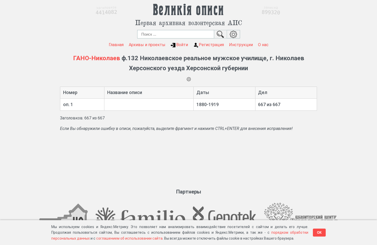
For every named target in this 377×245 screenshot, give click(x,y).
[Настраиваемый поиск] (233, 34)
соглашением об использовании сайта (129, 238)
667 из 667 (269, 104)
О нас (263, 44)
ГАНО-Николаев (96, 58)
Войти (182, 44)
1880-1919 (207, 104)
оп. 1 (68, 104)
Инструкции (241, 44)
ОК (319, 232)
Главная (116, 44)
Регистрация (211, 44)
